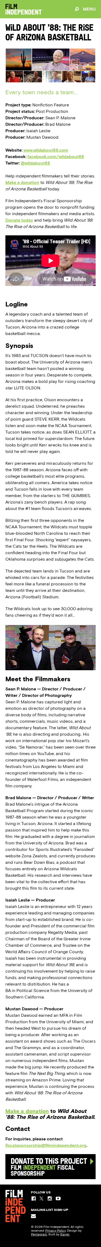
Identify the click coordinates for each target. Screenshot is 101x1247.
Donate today (19, 220)
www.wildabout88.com (45, 150)
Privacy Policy (55, 1230)
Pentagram (39, 1234)
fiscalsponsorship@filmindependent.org (45, 1145)
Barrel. (65, 1234)
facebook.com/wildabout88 (55, 156)
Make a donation (22, 182)
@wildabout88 (35, 163)
